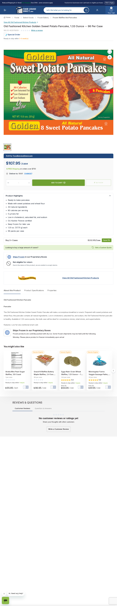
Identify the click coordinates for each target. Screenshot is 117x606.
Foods (17, 18)
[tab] (7, 147)
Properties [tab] (51, 290)
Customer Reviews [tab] (22, 408)
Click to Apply (109, 3)
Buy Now (99, 183)
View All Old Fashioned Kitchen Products (20, 22)
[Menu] (5, 10)
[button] (97, 10)
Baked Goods (28, 18)
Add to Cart (56, 183)
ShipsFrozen (19, 257)
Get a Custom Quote (103, 248)
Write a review (37, 30)
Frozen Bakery (43, 18)
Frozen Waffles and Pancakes (65, 18)
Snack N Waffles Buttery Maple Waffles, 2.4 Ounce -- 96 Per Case (44, 374)
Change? (28, 174)
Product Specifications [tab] (34, 290)
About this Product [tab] (12, 290)
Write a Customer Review (58, 429)
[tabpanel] (58, 318)
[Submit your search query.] (86, 10)
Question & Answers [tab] (43, 408)
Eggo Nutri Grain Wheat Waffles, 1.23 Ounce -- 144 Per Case (72, 374)
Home (8, 17)
